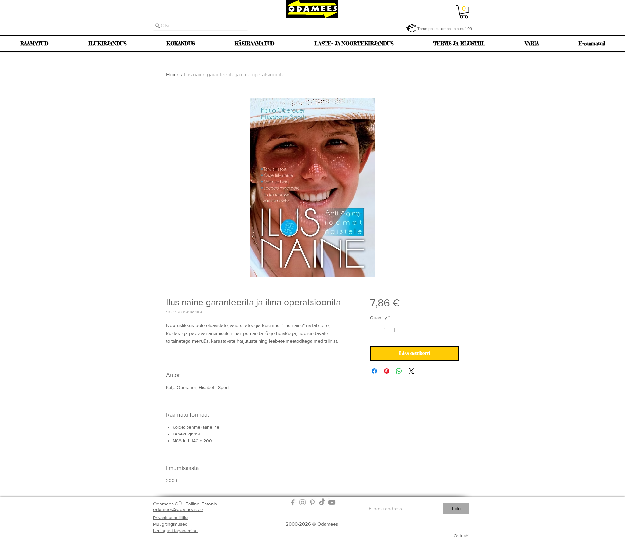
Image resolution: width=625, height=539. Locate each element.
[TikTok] (322, 502)
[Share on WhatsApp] (399, 371)
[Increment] (395, 330)
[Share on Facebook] (374, 371)
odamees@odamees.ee (178, 509)
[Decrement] (375, 330)
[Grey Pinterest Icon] (312, 502)
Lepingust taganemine (175, 530)
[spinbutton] (385, 330)
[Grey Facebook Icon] (293, 502)
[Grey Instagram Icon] (303, 502)
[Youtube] (332, 502)
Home (173, 74)
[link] (464, 11)
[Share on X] (411, 371)
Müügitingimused (170, 524)
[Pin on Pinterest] (387, 371)
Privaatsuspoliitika (170, 517)
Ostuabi (461, 535)
